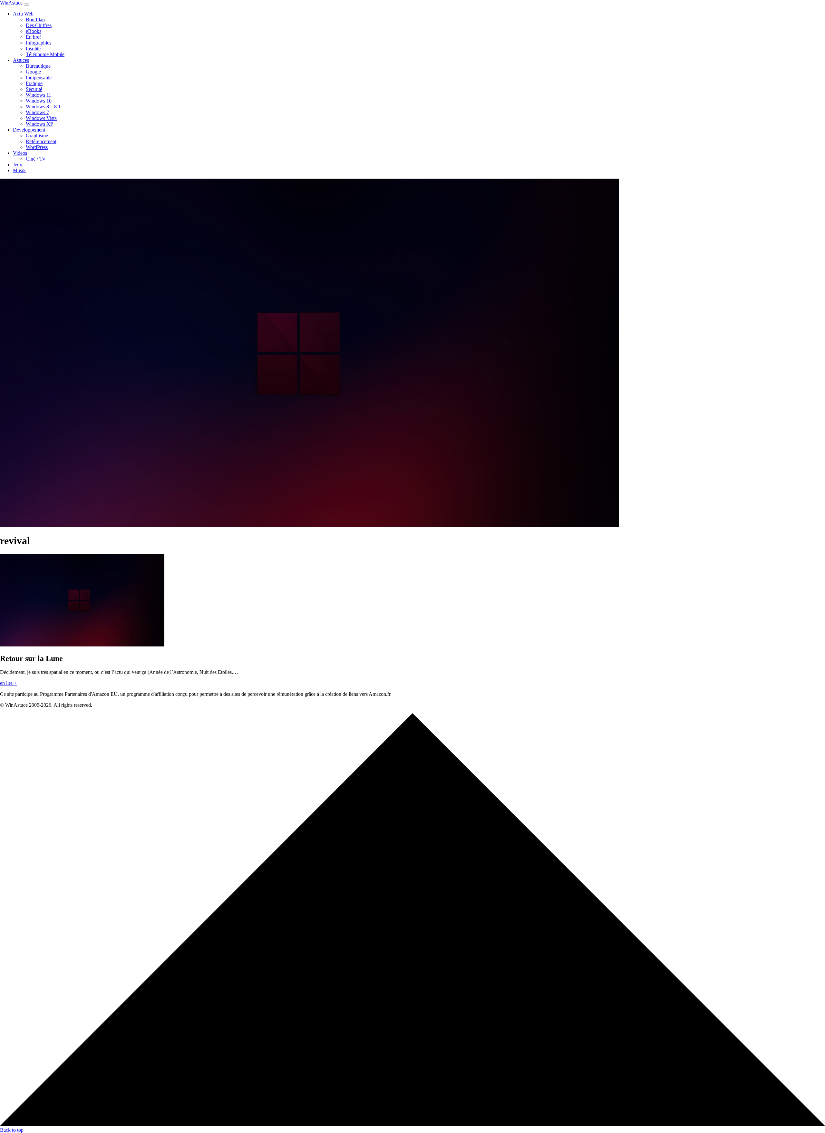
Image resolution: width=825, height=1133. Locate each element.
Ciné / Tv (35, 159)
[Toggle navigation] (26, 4)
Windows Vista (41, 118)
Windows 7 (37, 112)
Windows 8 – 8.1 (43, 106)
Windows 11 (38, 95)
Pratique (34, 83)
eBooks (33, 31)
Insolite (33, 48)
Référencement (41, 141)
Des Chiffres (39, 25)
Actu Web (23, 13)
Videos (20, 153)
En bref (33, 37)
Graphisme (37, 135)
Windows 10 (39, 100)
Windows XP (39, 124)
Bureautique (38, 66)
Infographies (38, 42)
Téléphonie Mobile (45, 54)
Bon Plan (35, 19)
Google (33, 71)
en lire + (8, 683)
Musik (19, 170)
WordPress (37, 147)
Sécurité (34, 89)
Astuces (21, 60)
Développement (29, 130)
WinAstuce (11, 2)
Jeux (17, 164)
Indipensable (39, 77)
